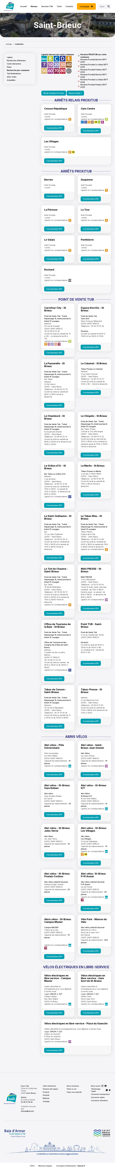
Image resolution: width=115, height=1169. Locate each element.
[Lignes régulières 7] (44, 64)
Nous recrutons (73, 1086)
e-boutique (84, 6)
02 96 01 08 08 (26, 1102)
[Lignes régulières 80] (62, 71)
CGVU (32, 1166)
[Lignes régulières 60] (50, 71)
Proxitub (46, 1092)
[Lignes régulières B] (50, 58)
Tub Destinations (14, 73)
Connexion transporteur (100, 1094)
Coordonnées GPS (54, 128)
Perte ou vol (71, 1089)
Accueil (23, 6)
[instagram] (102, 1086)
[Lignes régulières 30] (62, 64)
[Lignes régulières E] (69, 58)
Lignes (9, 57)
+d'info (47, 117)
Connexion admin (98, 1097)
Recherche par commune (18, 70)
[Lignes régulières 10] (50, 64)
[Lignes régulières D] (62, 58)
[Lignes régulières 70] (56, 71)
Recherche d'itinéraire (16, 60)
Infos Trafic (11, 77)
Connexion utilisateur (99, 1100)
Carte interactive (14, 64)
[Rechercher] (108, 6)
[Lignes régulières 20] (56, 64)
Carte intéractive (49, 1086)
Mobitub (46, 1098)
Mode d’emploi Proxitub (54, 93)
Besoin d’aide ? (75, 93)
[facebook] (105, 1086)
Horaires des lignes (50, 1089)
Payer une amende (74, 1092)
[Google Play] (110, 1090)
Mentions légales (45, 1166)
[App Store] (107, 1090)
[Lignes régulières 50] (44, 71)
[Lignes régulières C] (56, 58)
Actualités (11, 80)
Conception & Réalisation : (70, 1166)
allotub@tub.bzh (27, 1111)
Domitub (46, 1095)
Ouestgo (46, 1101)
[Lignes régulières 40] (69, 64)
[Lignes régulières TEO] (44, 58)
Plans (9, 67)
